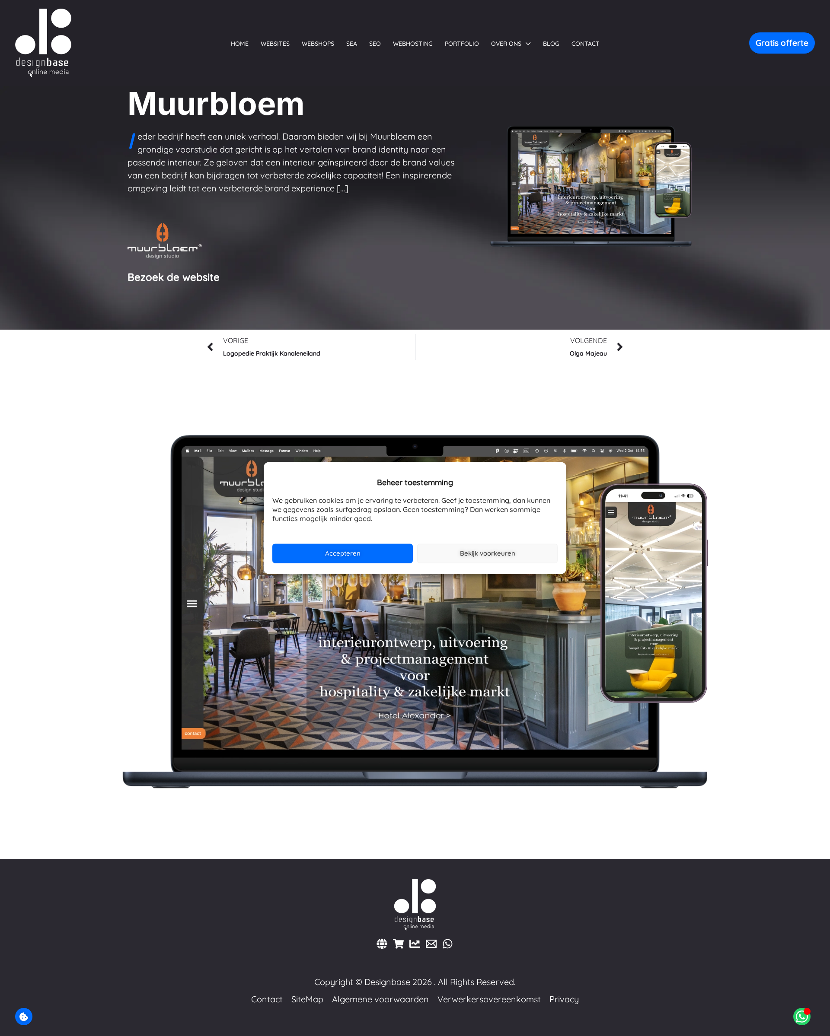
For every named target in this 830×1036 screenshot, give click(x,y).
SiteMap (307, 999)
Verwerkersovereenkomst (489, 999)
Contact (267, 999)
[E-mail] (431, 944)
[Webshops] (398, 944)
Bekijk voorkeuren (487, 553)
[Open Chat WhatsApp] (802, 1016)
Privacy (564, 999)
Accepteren (343, 553)
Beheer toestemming (23, 1016)
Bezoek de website (174, 276)
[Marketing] (415, 944)
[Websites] (382, 944)
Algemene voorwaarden (380, 999)
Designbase (387, 981)
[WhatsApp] (448, 944)
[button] (526, 43)
